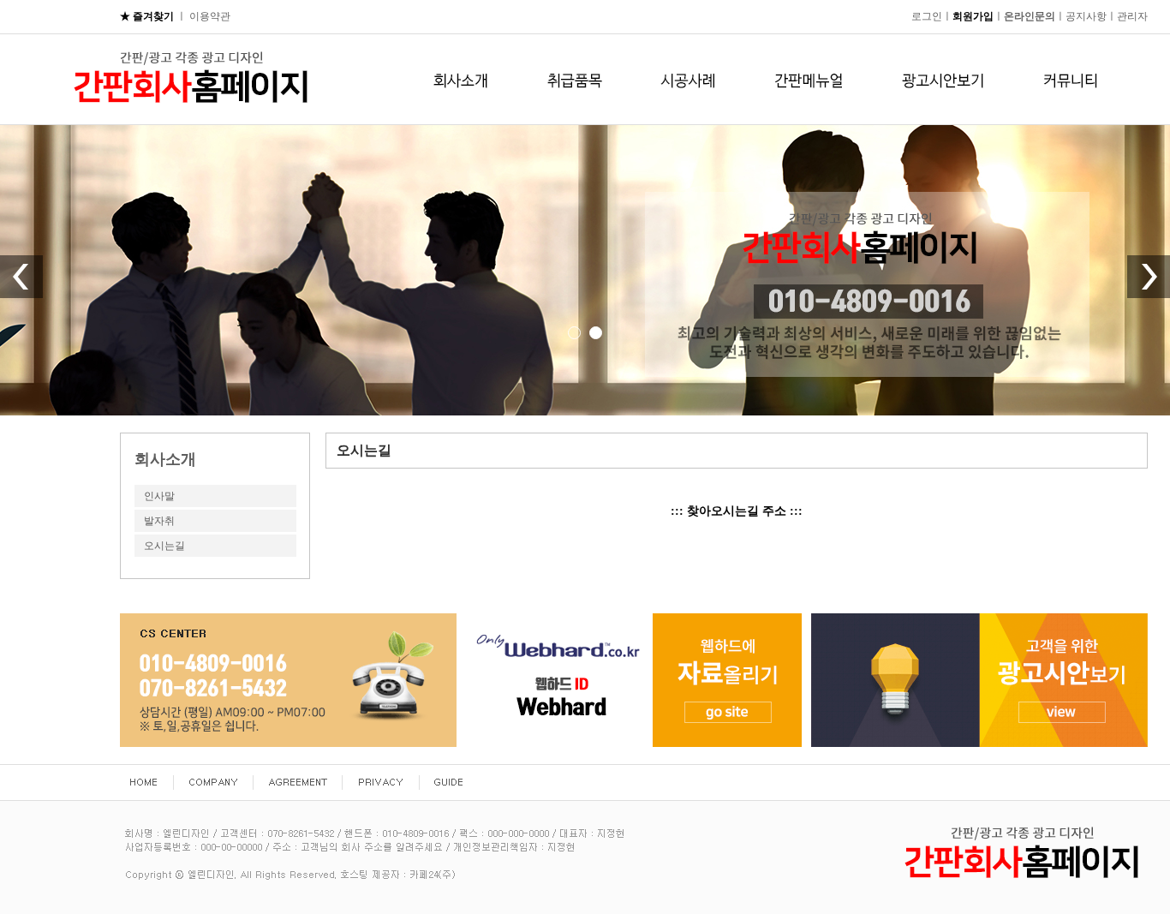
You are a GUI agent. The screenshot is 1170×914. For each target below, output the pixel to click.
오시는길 (164, 546)
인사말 (159, 496)
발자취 (159, 521)
